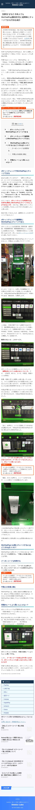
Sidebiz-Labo (17, 5)
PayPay (6, 685)
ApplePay (7, 702)
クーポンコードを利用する (18, 149)
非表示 (21, 124)
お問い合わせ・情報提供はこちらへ (13, 722)
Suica (5, 709)
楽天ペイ (6, 695)
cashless (7, 682)
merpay (6, 699)
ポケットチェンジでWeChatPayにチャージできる (17, 131)
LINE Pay (7, 688)
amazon (6, 706)
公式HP (26, 38)
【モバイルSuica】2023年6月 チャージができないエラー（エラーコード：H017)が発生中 (12, 763)
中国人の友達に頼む (17, 154)
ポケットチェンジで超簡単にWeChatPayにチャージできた (18, 137)
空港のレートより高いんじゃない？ (18, 161)
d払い (6, 692)
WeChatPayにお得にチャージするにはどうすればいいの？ (18, 144)
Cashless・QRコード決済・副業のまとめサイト (17, 802)
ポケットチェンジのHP (25, 233)
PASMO (6, 713)
